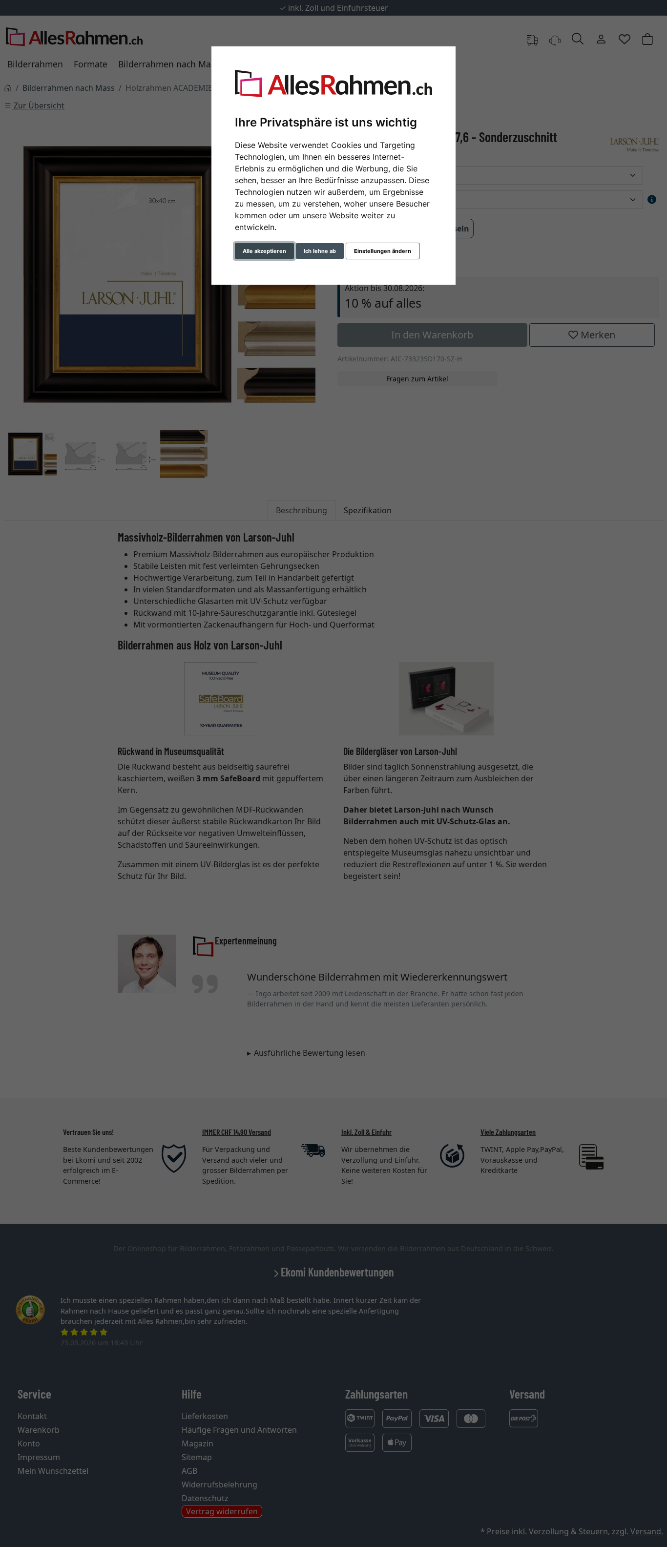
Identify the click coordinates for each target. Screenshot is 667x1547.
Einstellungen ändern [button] (382, 251)
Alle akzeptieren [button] (264, 251)
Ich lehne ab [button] (320, 251)
